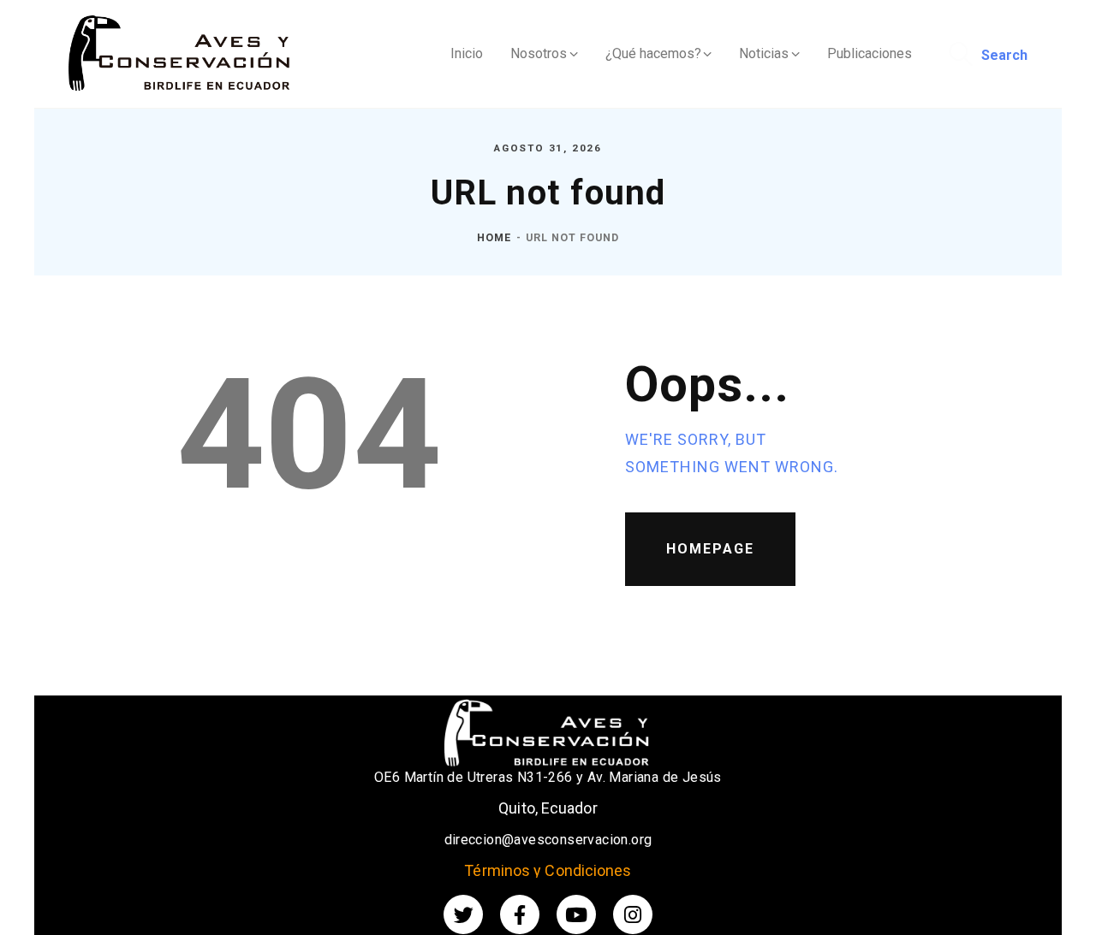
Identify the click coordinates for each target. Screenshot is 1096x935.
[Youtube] (576, 914)
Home (494, 237)
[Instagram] (632, 914)
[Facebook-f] (519, 914)
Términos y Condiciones (547, 870)
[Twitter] (463, 914)
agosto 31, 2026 (548, 148)
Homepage (710, 549)
